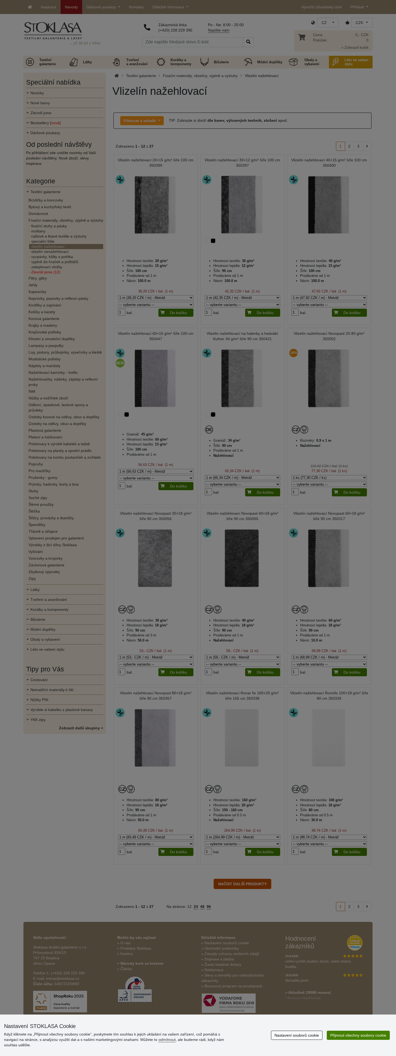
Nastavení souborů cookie (297, 1035)
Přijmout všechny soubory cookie (358, 1035)
